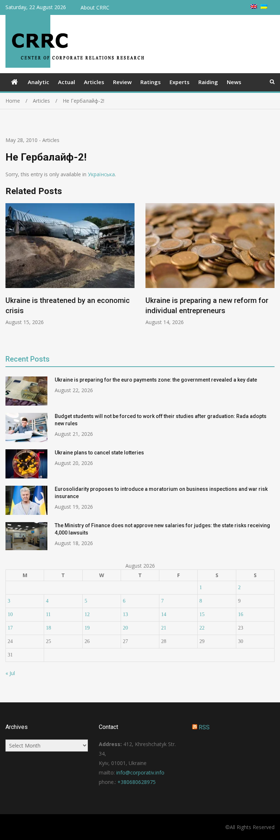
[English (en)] (253, 6)
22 (202, 628)
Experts (180, 82)
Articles (94, 82)
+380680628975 (136, 781)
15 (202, 614)
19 (87, 628)
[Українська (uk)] (264, 6)
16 (240, 614)
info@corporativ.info (140, 772)
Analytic (38, 82)
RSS (204, 727)
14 (163, 614)
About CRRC (95, 7)
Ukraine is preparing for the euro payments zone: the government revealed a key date (156, 380)
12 (87, 614)
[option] (70, 264)
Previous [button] (10, 273)
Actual (66, 82)
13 (125, 614)
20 (125, 628)
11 (48, 614)
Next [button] (270, 273)
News (234, 82)
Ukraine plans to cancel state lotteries (99, 453)
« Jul (10, 673)
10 (10, 614)
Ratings (150, 82)
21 (163, 628)
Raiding (208, 82)
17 (10, 628)
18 (48, 628)
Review (122, 82)
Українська (101, 174)
